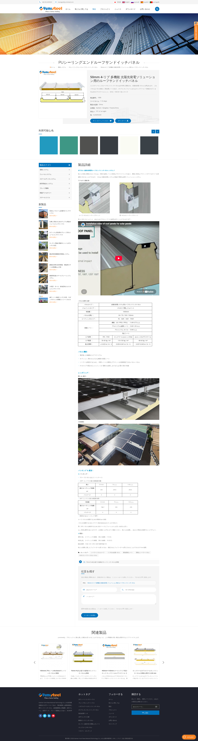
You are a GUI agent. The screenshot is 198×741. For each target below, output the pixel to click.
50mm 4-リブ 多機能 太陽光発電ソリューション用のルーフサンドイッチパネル (111, 583)
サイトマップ (113, 724)
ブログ (119, 738)
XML (114, 738)
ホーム (67, 9)
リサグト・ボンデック (85, 731)
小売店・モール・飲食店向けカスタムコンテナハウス (60, 288)
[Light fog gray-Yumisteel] (149, 145)
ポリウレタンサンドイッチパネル (88, 710)
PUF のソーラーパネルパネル (88, 555)
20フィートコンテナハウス (86, 699)
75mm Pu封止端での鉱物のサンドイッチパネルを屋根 (102, 562)
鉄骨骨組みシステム (46, 184)
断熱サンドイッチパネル (85, 720)
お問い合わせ (145, 9)
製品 (94, 9)
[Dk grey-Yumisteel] (89, 145)
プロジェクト (105, 9)
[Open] (196, 31)
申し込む (145, 713)
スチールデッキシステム (48, 179)
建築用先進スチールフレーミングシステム (60, 277)
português (156, 2)
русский (136, 2)
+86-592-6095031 (47, 2)
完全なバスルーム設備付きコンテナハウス (60, 212)
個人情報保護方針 (127, 738)
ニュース (118, 9)
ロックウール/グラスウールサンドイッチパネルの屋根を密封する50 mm (114, 672)
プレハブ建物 (44, 188)
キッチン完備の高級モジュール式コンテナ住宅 (60, 244)
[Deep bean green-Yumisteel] (49, 145)
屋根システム (44, 170)
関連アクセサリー (45, 193)
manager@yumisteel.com (66, 2)
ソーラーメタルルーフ (97, 552)
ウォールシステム (45, 174)
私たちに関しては (81, 9)
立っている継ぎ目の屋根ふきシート (89, 724)
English (127, 2)
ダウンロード (131, 9)
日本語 (119, 2)
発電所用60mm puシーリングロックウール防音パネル (145, 672)
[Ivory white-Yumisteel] (109, 145)
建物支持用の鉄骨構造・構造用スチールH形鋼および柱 (60, 266)
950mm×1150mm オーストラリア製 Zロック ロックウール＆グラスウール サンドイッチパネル (83, 672)
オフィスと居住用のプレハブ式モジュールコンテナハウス (60, 234)
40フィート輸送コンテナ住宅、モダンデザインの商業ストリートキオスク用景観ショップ (60, 298)
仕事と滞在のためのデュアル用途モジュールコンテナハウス (60, 223)
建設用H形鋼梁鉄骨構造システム (59, 254)
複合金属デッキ (83, 713)
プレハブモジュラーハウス (86, 703)
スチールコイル (45, 197)
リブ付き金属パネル (114, 552)
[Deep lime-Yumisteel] (69, 145)
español (146, 2)
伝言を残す (190, 737)
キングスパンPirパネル (85, 727)
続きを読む (53, 215)
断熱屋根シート (128, 552)
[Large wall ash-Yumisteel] (129, 145)
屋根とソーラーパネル (142, 552)
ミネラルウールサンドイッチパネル (89, 706)
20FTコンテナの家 (83, 717)
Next (157, 131)
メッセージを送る (89, 615)
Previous (153, 131)
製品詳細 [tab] (84, 164)
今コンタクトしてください (101, 121)
